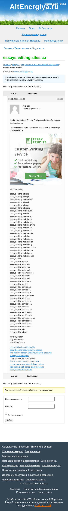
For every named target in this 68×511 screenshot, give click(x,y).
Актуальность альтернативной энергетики (40, 64)
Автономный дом (51, 465)
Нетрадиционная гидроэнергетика (20, 460)
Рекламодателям (53, 40)
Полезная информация (40, 475)
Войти (9, 420)
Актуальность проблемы (15, 446)
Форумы (15, 64)
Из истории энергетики (14, 475)
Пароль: (8, 406)
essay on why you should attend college (27, 364)
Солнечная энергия (12, 451)
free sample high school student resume (27, 367)
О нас (32, 28)
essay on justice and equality (22, 347)
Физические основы (41, 446)
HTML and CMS (42, 505)
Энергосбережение (30, 465)
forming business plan (19, 356)
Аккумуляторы (10, 465)
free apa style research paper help (24, 361)
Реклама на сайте (35, 479)
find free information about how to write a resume (31, 353)
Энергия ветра (32, 451)
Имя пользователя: (14, 399)
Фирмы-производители (34, 34)
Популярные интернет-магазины (22, 40)
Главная (20, 28)
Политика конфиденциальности (41, 489)
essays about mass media (21, 370)
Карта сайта (45, 492)
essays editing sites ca (23, 72)
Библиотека (45, 28)
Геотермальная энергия (15, 456)
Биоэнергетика (48, 460)
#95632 (60, 99)
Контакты (15, 489)
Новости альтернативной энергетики (22, 470)
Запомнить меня (15, 415)
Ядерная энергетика (13, 479)
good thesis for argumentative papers (26, 350)
